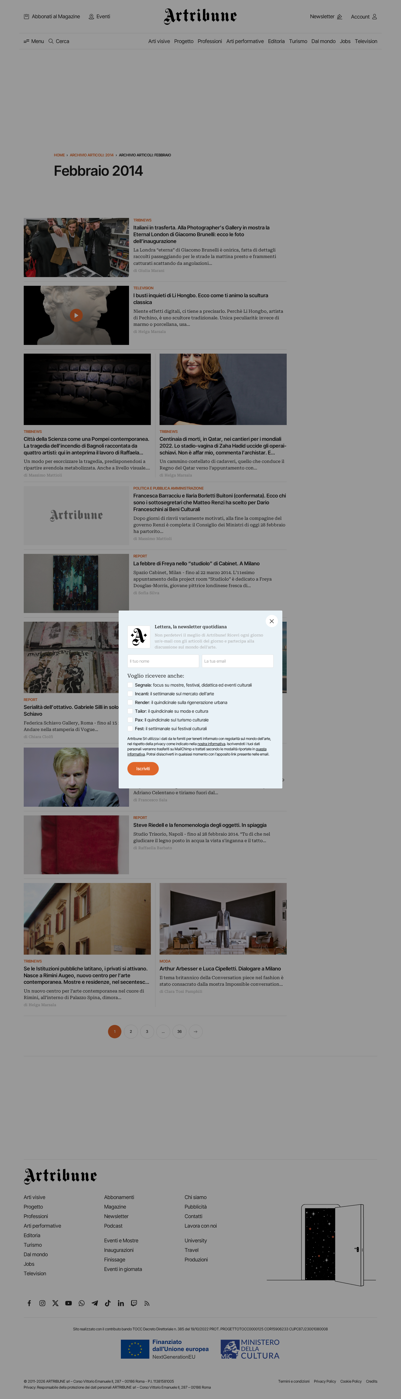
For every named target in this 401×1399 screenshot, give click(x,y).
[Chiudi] (272, 621)
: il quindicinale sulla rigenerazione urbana (181, 702)
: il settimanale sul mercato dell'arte (174, 693)
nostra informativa (211, 744)
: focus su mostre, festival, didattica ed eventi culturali (193, 685)
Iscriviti (143, 768)
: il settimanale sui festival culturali (171, 728)
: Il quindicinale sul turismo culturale (172, 720)
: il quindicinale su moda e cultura (171, 711)
